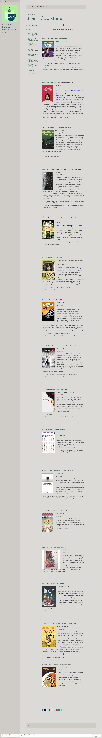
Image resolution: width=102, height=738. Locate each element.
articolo (51, 414)
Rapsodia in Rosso (33, 61)
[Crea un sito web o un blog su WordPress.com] (28, 725)
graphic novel (32, 38)
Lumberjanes (57, 611)
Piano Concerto (54, 82)
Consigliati (31, 25)
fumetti (32, 35)
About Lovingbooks (6, 33)
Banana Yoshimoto (60, 429)
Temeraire (56, 290)
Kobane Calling (32, 42)
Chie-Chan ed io (32, 32)
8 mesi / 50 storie (44, 18)
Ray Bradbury (31, 63)
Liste (33, 26)
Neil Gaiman (31, 55)
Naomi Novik (34, 54)
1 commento (31, 73)
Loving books (6, 25)
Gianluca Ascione (33, 37)
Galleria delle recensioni (7, 35)
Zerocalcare (31, 70)
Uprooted (30, 69)
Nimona (30, 56)
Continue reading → (47, 704)
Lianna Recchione (62, 547)
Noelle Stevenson (61, 583)
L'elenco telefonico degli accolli (32, 44)
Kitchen (35, 40)
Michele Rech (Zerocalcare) (70, 53)
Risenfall (30, 64)
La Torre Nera (66, 217)
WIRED (77, 63)
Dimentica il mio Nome (56, 127)
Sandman (30, 65)
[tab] (3, 1)
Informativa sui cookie (25, 735)
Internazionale (47, 65)
